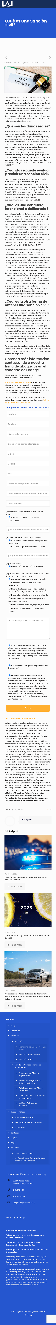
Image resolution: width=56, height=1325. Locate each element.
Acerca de (15, 1030)
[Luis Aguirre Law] (7, 4)
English (14, 1137)
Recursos (15, 1147)
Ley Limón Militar (26, 1059)
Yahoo (46, 400)
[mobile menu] (52, 4)
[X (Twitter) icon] (28, 1315)
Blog (13, 1142)
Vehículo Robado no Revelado (28, 1104)
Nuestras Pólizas (18, 1112)
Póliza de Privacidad (24, 1117)
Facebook (25, 402)
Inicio (13, 1026)
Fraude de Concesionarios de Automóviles (28, 1066)
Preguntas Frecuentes (24, 1153)
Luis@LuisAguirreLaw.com (24, 1203)
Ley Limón (19, 1041)
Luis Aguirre (23, 62)
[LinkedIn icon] (31, 1315)
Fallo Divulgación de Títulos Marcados (31, 1089)
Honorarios (20, 1127)
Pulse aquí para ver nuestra (23, 1243)
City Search (15, 402)
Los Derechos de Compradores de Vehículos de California (30, 1159)
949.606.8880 (19, 1196)
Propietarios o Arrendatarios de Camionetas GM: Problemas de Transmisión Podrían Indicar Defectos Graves (27, 996)
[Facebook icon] (25, 1315)
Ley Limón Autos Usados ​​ (29, 1054)
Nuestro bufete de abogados (18, 382)
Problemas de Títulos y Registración (29, 1074)
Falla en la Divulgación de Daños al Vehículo (30, 1081)
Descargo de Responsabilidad (28, 1122)
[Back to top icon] (50, 1319)
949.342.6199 (18, 1190)
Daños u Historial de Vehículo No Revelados (32, 1096)
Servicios (15, 1035)
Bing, (7, 402)
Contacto (15, 1133)
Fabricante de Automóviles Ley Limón (32, 1048)
